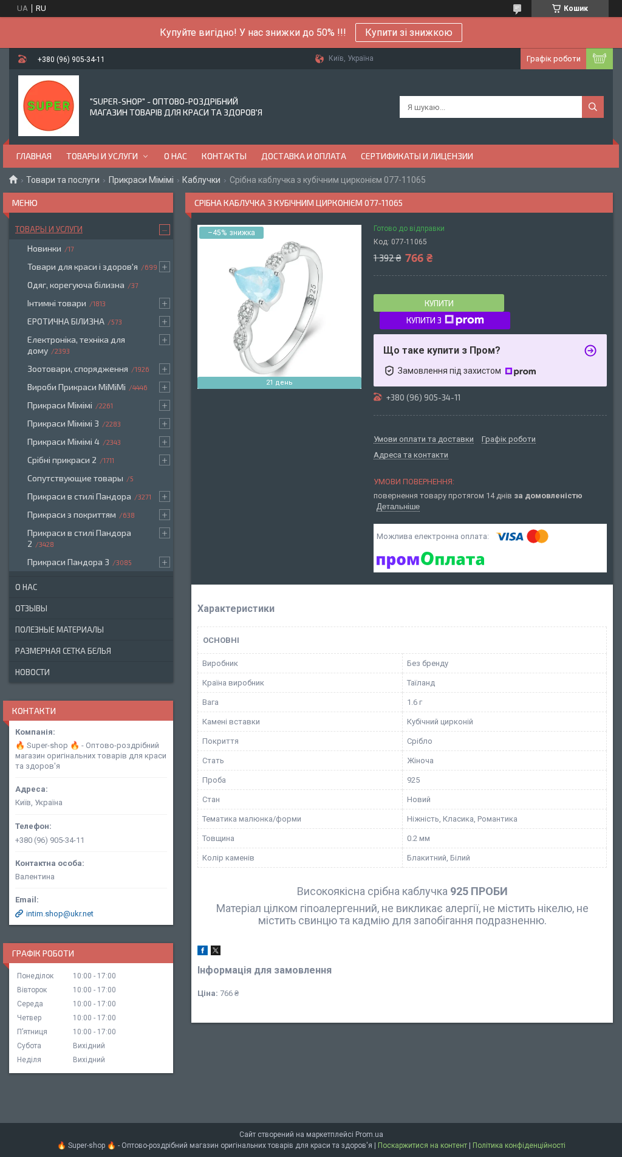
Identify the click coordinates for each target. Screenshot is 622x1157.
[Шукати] (593, 107)
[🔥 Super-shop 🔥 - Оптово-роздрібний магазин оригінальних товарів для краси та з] (48, 105)
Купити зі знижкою (409, 32)
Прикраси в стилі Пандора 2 (79, 538)
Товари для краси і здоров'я (82, 266)
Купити (439, 303)
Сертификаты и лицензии (417, 156)
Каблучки (201, 180)
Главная (34, 156)
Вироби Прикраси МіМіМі (76, 387)
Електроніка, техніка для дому (76, 344)
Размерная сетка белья (63, 651)
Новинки (44, 248)
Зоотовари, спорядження (77, 368)
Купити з (424, 320)
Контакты (224, 156)
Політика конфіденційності (519, 1145)
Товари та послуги (63, 180)
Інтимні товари (56, 303)
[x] (215, 952)
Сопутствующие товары (75, 478)
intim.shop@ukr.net (60, 913)
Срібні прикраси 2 (62, 460)
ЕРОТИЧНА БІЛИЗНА (65, 321)
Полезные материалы (59, 629)
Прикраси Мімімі (141, 180)
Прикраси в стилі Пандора (79, 496)
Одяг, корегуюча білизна (76, 285)
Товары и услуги (102, 156)
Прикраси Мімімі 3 (63, 423)
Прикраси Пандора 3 (68, 562)
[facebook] (202, 952)
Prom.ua (369, 1134)
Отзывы (31, 608)
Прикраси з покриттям (71, 514)
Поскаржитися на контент (422, 1145)
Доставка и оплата (303, 156)
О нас (175, 156)
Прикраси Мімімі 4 (63, 441)
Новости (32, 672)
